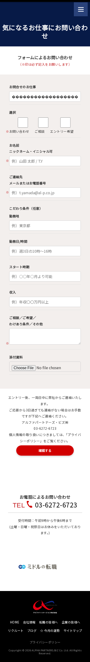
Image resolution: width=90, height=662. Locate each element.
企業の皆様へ (71, 622)
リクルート (16, 630)
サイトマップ (72, 630)
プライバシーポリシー (45, 642)
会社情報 (29, 622)
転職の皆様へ (48, 622)
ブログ (32, 630)
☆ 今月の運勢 (50, 630)
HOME (14, 622)
